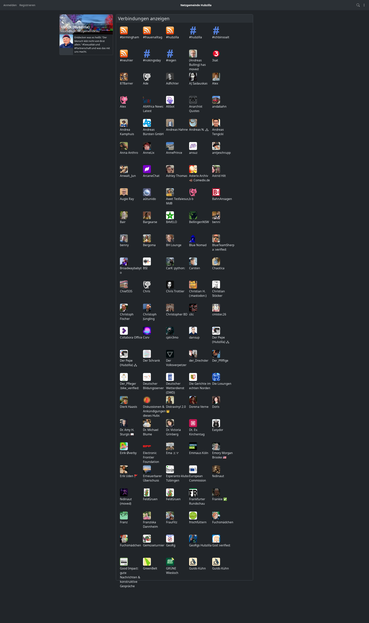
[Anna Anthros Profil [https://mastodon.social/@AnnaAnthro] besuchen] (124, 146)
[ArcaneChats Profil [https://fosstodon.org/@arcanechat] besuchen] (147, 169)
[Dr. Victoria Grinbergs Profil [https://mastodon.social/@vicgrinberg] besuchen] (170, 423)
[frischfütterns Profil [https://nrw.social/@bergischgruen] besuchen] (193, 515)
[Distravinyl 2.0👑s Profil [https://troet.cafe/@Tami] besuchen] (170, 400)
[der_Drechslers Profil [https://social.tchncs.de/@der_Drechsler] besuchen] (193, 354)
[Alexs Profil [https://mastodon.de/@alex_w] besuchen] (216, 77)
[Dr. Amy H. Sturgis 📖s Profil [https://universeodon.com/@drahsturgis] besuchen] (124, 423)
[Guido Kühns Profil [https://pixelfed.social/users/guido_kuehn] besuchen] (193, 562)
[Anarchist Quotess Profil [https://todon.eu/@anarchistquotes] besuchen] (193, 100)
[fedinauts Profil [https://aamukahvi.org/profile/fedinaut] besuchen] (216, 469)
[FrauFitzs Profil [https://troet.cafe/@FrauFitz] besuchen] (170, 515)
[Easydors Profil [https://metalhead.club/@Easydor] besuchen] (216, 423)
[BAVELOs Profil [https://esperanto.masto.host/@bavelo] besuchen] (170, 215)
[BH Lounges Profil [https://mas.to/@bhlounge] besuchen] (170, 238)
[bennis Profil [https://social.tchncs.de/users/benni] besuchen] (216, 215)
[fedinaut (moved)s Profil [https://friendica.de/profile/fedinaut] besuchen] (124, 492)
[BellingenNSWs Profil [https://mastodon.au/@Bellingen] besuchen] (193, 215)
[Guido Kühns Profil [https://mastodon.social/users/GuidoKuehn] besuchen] (216, 562)
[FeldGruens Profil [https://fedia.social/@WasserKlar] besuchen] (147, 492)
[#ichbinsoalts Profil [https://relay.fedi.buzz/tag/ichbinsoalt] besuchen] (216, 30)
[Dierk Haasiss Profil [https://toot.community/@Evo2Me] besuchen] (124, 400)
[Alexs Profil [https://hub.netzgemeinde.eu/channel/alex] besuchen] (124, 100)
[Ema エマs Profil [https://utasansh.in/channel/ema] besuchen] (170, 446)
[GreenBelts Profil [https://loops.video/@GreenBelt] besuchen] (147, 562)
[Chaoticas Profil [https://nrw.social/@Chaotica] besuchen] (216, 261)
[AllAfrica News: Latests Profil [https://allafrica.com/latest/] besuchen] (147, 100)
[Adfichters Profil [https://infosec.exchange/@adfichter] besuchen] (170, 77)
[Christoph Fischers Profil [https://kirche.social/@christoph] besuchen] (124, 308)
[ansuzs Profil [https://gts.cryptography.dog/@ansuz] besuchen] (193, 146)
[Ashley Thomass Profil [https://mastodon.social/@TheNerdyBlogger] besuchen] (170, 169)
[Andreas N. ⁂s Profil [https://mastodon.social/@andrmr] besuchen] (193, 123)
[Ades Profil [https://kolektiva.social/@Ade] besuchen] (147, 77)
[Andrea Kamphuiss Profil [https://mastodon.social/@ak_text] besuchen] (124, 123)
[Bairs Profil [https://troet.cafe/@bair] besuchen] (124, 215)
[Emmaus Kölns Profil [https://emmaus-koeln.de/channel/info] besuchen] (193, 446)
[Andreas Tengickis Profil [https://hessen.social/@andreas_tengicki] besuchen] (216, 123)
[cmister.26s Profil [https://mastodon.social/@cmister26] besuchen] (216, 308)
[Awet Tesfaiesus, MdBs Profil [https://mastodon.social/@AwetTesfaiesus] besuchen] (170, 192)
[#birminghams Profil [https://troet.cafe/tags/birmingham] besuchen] (124, 30)
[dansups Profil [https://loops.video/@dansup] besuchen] (193, 331)
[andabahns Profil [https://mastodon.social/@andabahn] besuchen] (216, 100)
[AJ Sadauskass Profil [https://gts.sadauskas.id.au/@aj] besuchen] (193, 77)
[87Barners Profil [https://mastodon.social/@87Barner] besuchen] (124, 77)
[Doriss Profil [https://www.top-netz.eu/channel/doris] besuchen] (216, 400)
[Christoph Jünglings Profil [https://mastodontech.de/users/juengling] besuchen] (147, 308)
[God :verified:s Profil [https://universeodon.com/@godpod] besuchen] (216, 539)
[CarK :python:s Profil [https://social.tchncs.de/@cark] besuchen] (170, 261)
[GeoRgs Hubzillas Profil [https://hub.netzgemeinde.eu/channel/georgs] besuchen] (193, 539)
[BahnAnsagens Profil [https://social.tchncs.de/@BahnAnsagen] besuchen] (216, 192)
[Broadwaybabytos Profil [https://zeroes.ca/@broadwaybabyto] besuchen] (124, 261)
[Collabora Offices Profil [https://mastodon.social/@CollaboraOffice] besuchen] (124, 331)
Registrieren (27, 5)
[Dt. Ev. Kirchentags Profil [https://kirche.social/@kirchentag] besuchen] (193, 423)
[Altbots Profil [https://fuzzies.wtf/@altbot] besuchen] (170, 100)
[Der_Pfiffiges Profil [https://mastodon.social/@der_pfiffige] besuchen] (216, 354)
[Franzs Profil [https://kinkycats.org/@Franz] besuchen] (124, 515)
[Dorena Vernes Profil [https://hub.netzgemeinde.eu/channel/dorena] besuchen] (193, 400)
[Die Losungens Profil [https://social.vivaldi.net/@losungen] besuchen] (216, 377)
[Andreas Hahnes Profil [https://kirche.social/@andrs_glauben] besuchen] (170, 123)
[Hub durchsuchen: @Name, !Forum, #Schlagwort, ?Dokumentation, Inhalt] (358, 5)
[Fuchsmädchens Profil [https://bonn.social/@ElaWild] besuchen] (124, 539)
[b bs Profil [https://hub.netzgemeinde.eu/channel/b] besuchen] (193, 192)
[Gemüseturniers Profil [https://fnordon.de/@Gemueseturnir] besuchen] (147, 539)
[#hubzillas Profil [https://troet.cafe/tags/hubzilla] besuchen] (170, 30)
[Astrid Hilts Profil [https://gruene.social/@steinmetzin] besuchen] (216, 169)
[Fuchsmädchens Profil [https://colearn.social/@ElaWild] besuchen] (216, 515)
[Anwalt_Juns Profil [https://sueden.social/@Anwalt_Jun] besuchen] (124, 169)
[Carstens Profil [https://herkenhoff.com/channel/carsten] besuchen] (193, 261)
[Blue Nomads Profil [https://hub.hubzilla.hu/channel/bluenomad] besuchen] (193, 238)
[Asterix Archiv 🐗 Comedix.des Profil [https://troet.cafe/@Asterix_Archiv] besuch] (193, 169)
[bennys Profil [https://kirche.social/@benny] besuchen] (124, 238)
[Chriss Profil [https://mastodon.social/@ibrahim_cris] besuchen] (147, 285)
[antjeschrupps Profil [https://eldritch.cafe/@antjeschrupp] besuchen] (216, 146)
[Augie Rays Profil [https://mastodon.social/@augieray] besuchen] (124, 192)
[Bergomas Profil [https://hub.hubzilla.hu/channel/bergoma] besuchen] (147, 238)
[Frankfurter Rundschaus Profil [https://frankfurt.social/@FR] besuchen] (193, 492)
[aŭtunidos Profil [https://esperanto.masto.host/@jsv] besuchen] (147, 192)
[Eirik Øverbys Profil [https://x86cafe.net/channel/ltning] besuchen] (124, 446)
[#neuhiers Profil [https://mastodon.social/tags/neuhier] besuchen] (124, 54)
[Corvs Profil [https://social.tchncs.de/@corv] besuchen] (147, 331)
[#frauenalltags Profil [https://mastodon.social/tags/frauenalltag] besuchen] (147, 30)
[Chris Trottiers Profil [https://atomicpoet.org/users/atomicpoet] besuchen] (170, 285)
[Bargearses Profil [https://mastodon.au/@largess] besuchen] (147, 215)
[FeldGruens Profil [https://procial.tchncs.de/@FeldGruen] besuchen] (170, 492)
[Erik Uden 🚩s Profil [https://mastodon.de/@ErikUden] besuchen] (124, 469)
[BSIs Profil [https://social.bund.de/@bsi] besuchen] (147, 261)
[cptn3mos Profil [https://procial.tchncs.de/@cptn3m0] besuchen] (170, 331)
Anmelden (10, 5)
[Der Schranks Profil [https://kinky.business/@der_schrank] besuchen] (147, 354)
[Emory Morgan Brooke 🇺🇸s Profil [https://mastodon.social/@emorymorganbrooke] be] (216, 446)
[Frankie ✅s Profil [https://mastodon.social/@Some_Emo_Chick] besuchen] (216, 492)
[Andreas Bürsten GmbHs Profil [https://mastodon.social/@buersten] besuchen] (147, 123)
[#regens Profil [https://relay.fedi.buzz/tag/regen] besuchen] (170, 54)
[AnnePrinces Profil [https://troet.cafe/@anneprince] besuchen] (170, 146)
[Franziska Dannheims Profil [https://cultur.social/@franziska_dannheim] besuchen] (147, 515)
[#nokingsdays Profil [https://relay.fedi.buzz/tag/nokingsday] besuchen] (147, 54)
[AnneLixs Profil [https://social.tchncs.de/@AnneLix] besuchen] (147, 146)
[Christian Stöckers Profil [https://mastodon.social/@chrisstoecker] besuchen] (216, 285)
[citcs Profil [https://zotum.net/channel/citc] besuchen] (193, 308)
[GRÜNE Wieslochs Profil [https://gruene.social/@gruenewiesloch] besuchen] (170, 562)
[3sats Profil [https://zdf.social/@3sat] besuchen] (216, 54)
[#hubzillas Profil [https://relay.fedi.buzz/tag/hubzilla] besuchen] (193, 30)
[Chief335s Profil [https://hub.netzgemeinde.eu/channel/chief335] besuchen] (124, 285)
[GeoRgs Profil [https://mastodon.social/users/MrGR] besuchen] (170, 539)
